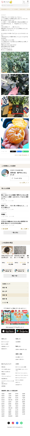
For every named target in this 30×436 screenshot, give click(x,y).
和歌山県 (10, 407)
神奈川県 (10, 399)
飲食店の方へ (4, 348)
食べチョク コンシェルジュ (21, 373)
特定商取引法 (4, 378)
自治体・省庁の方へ (20, 359)
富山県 (23, 399)
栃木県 (3, 397)
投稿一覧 (4, 295)
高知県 (16, 412)
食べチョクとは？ (5, 341)
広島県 (9, 410)
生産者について (6, 283)
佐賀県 (3, 414)
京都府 (9, 405)
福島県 (16, 395)
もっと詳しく (23, 182)
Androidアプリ (19, 384)
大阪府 (16, 405)
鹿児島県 (10, 416)
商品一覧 (4, 287)
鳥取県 (16, 407)
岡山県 (3, 410)
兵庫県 (23, 405)
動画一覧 (4, 298)
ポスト (13, 151)
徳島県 (23, 410)
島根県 (23, 407)
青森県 (9, 393)
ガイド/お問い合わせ (6, 369)
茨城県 (23, 395)
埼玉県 (16, 397)
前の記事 (5, 228)
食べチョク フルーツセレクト (22, 375)
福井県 (9, 401)
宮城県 (23, 393)
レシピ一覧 (5, 302)
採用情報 (3, 386)
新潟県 (16, 399)
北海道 (3, 393)
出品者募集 (18, 341)
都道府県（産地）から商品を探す (10, 390)
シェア (19, 151)
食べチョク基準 (5, 344)
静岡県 (9, 403)
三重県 (23, 403)
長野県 (23, 401)
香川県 (3, 412)
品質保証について (5, 346)
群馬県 (9, 397)
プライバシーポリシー (6, 376)
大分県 (23, 414)
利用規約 (3, 374)
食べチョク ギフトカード (21, 377)
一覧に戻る (15, 232)
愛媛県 (9, 412)
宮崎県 (3, 416)
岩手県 (16, 393)
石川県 (3, 401)
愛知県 (16, 403)
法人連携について (19, 357)
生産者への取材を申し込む (21, 349)
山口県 (16, 410)
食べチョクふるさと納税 (21, 367)
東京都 (3, 399)
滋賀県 (3, 405)
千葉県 (23, 397)
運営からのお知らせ (6, 371)
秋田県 (3, 395)
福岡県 (23, 412)
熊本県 (16, 414)
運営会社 (3, 367)
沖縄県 (16, 416)
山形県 (9, 395)
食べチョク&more (19, 380)
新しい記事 (24, 228)
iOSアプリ (18, 382)
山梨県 (16, 401)
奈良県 (3, 407)
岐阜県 (3, 403)
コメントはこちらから (21, 155)
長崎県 (9, 414)
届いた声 (4, 291)
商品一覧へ (15, 275)
